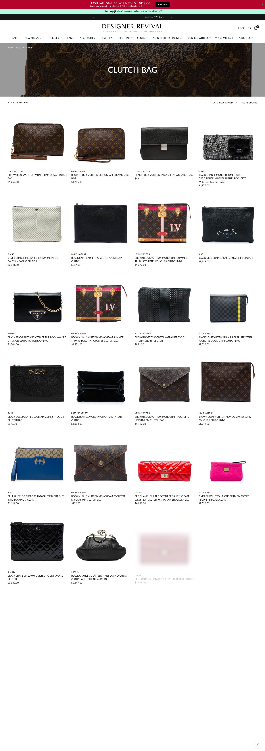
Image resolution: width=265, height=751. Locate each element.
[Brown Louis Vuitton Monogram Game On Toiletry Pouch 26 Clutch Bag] (37, 618)
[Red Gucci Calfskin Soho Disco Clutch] (37, 697)
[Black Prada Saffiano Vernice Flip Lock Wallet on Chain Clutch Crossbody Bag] (37, 300)
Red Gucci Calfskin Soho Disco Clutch (31, 734)
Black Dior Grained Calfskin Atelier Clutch (225, 257)
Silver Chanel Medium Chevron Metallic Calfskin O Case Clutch (33, 259)
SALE (15, 37)
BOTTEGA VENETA (143, 333)
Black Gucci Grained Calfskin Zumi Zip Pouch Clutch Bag (36, 418)
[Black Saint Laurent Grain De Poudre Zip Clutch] (100, 220)
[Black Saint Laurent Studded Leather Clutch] (227, 618)
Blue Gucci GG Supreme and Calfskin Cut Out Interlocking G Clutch (36, 498)
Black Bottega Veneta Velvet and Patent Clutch (96, 418)
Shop (18, 47)
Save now (162, 4)
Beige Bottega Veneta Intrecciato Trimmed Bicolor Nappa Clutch (225, 736)
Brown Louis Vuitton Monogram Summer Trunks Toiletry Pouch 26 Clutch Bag (161, 259)
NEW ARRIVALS (33, 37)
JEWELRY (107, 37)
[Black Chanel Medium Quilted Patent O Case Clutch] (37, 538)
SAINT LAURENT (78, 254)
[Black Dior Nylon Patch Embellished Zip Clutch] (164, 618)
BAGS (70, 37)
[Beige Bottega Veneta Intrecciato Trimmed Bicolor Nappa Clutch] (227, 697)
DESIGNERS (54, 37)
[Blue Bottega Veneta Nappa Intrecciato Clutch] (164, 697)
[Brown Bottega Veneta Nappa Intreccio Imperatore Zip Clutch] (164, 300)
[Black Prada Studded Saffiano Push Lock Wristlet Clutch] (100, 697)
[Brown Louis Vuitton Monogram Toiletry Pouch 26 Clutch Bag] (227, 379)
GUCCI (11, 413)
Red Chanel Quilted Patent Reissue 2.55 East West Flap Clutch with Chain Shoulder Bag (162, 498)
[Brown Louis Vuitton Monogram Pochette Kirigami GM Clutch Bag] (164, 379)
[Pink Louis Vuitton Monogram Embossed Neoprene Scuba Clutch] (227, 459)
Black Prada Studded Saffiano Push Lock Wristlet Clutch (97, 736)
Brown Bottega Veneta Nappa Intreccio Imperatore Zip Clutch (159, 339)
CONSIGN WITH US (198, 37)
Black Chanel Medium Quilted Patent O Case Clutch (35, 577)
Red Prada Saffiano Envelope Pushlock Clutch (164, 575)
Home (10, 47)
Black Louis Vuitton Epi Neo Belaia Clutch (97, 655)
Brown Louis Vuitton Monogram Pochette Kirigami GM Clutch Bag (162, 418)
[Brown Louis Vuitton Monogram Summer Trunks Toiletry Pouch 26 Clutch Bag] (164, 220)
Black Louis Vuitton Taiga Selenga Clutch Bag (164, 174)
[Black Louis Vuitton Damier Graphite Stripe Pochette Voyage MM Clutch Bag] (227, 300)
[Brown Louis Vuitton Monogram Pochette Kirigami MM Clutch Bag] (100, 459)
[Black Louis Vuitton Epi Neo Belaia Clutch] (100, 618)
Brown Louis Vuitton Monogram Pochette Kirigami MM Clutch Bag (98, 498)
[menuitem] (16, 37)
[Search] (250, 28)
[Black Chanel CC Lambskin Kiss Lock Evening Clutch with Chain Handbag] (100, 538)
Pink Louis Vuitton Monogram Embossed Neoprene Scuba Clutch (223, 498)
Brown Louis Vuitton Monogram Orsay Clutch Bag (37, 176)
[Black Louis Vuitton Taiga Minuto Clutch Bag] (227, 538)
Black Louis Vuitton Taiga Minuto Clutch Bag (227, 575)
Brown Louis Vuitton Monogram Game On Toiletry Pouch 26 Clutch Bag (34, 657)
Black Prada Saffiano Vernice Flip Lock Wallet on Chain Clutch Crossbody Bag (37, 339)
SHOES (141, 37)
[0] (255, 28)
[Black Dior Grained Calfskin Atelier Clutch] (227, 220)
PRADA (11, 333)
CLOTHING (124, 37)
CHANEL (202, 171)
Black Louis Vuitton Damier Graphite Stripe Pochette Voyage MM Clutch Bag (225, 339)
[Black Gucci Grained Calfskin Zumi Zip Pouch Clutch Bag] (37, 379)
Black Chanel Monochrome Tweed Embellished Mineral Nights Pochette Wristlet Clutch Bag (222, 178)
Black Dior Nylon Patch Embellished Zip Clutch (160, 657)
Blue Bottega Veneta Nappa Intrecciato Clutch (164, 734)
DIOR (200, 254)
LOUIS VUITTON (15, 171)
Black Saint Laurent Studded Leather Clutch (226, 655)
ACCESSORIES (87, 37)
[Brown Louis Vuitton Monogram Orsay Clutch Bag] (37, 137)
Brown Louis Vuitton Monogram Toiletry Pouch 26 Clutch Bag (224, 418)
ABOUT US (244, 37)
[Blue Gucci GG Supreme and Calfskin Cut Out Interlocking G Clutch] (37, 459)
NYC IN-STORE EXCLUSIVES (166, 37)
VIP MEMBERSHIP (224, 37)
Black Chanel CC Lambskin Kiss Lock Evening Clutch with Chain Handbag (99, 577)
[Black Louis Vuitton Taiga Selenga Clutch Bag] (164, 137)
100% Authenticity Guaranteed (147, 17)
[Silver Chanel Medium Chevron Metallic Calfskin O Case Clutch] (37, 220)
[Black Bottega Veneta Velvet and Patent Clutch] (100, 379)
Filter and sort (20, 102)
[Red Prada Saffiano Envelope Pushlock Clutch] (164, 538)
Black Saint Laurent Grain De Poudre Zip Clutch (96, 259)
